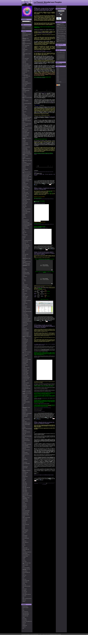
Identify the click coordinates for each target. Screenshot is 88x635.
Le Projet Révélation (25, 349)
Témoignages (24, 557)
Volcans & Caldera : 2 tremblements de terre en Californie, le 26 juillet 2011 (44, 189)
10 (45, 483)
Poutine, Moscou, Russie (25, 494)
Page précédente (36, 483)
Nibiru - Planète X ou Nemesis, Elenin (27, 444)
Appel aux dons (24, 62)
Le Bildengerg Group (25, 322)
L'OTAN (23, 292)
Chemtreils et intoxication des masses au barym (27, 128)
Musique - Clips (24, 433)
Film (23, 218)
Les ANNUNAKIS (24, 363)
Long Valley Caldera (35, 296)
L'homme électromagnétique (26, 287)
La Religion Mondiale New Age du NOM (27, 311)
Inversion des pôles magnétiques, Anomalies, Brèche (26, 265)
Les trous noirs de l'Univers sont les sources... (61, 26)
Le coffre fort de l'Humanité (26, 333)
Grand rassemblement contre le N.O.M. (27, 240)
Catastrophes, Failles (49, 246)
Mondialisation (24, 427)
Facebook (50, 320)
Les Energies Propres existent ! (26, 367)
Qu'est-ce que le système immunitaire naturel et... (61, 37)
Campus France (24, 111)
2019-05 (58, 80)
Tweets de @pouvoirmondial (59, 63)
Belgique (23, 94)
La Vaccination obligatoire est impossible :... (61, 28)
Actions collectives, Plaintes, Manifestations (26, 38)
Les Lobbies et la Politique (25, 373)
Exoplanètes (24, 214)
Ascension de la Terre (25, 69)
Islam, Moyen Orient (25, 269)
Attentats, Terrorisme (25, 84)
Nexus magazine (24, 618)
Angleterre (24, 55)
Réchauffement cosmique (25, 513)
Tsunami (23, 566)
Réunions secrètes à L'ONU (26, 524)
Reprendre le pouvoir (25, 520)
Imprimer (49, 183)
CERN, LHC (24, 122)
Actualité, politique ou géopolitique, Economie (26, 40)
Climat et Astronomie (25, 131)
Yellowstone (24, 601)
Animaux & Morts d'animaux (26, 58)
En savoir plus (59, 634)
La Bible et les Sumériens (25, 296)
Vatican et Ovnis (24, 579)
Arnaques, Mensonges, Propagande (48, 413)
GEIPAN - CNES (24, 232)
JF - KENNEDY (24, 280)
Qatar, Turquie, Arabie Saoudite (26, 510)
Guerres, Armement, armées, (26, 244)
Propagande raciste (25, 506)
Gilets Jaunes (24, 236)
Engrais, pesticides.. (25, 200)
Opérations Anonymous (25, 466)
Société (23, 546)
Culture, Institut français (25, 169)
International (24, 260)
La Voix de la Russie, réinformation (26, 318)
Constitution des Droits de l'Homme (26, 152)
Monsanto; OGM (24, 430)
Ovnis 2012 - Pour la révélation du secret (27, 621)
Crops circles (24, 166)
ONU (54, 182)
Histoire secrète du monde (25, 247)
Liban (23, 404)
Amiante (23, 52)
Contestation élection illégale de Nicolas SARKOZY (27, 154)
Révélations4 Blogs (25, 625)
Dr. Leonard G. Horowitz (25, 192)
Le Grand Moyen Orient (25, 339)
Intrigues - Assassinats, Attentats (26, 263)
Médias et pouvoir (25, 421)
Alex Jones (24, 48)
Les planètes (24, 381)
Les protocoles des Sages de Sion (26, 388)
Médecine (24, 420)
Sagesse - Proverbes (25, 531)
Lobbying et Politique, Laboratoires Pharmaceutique (26, 407)
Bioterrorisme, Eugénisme (25, 100)
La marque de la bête (25, 303)
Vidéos (23, 587)
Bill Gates (24, 99)
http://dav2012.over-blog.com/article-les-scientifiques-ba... (39, 411)
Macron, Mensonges (25, 409)
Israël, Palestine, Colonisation (26, 272)
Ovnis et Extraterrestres (25, 472)
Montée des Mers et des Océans (40, 478)
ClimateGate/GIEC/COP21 (26, 135)
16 (52, 483)
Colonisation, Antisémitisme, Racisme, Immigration (27, 138)
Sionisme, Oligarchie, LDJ (25, 542)
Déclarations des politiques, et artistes (27, 176)
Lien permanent (40, 183)
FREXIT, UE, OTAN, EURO (26, 228)
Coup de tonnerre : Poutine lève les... (61, 35)
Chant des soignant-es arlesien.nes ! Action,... (61, 41)
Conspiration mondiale (25, 149)
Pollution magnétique (25, 490)
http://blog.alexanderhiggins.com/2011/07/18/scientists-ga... (43, 407)
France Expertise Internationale (26, 225)
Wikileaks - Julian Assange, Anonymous (27, 598)
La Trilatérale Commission (25, 315)
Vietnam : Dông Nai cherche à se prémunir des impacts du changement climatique (44, 423)
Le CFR (23, 326)
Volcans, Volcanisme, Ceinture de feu (27, 594)
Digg (53, 183)
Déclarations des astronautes (26, 175)
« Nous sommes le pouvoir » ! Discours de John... (61, 39)
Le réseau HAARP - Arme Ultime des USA (27, 352)
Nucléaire (24, 455)
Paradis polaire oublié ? (25, 476)
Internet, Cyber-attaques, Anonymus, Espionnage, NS (27, 262)
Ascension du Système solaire (40, 246)
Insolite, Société (24, 255)
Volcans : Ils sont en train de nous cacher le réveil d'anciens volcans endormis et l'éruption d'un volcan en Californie (44, 253)
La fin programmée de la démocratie (27, 300)
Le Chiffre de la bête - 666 (25, 329)
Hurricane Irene (37, 105)
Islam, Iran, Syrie (24, 268)
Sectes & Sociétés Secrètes (26, 538)
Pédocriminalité (24, 479)
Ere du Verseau (48, 182)
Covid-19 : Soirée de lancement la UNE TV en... (61, 30)
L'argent (23, 283)
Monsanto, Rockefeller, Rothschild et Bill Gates (27, 428)
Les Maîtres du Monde (25, 374)
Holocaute (24, 251)
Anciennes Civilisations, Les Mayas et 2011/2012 (27, 54)
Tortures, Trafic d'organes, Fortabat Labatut (27, 563)
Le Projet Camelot (25, 346)
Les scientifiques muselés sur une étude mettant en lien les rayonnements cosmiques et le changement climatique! (44, 326)
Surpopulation (24, 550)
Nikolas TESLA (24, 448)
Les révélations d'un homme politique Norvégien (27, 391)
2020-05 (58, 77)
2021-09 (58, 69)
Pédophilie (24, 480)
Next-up (23, 441)
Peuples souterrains (25, 483)
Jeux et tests (24, 279)
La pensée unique (25, 307)
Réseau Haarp (24, 521)
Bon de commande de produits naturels (27, 103)
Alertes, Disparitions (47, 180)
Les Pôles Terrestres (25, 384)
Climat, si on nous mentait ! (42, 415)
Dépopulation (24, 182)
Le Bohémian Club (25, 325)
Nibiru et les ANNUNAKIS (25, 445)
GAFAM (23, 229)
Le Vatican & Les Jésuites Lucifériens (27, 359)
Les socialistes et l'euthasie (26, 397)
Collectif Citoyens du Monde (26, 614)
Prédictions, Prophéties (25, 499)
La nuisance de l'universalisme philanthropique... (60, 24)
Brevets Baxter (24, 107)
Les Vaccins (24, 403)
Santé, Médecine (24, 532)
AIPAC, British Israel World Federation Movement (27, 43)
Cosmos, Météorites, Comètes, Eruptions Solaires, (27, 160)
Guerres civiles (24, 243)
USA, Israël (24, 576)
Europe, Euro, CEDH (25, 210)
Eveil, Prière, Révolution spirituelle (26, 211)
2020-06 (58, 76)
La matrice (24, 304)
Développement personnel (25, 186)
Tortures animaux (24, 561)
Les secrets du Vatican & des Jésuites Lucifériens (27, 393)
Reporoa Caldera (35, 293)
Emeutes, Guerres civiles (25, 196)
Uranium (23, 573)
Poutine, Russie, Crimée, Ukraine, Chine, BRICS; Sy (27, 496)
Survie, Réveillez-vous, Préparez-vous (40, 319)
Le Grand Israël (24, 338)
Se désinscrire (61, 13)
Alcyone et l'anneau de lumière (26, 45)
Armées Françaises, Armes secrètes (27, 65)
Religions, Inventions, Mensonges (26, 517)
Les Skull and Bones (25, 396)
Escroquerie (24, 207)
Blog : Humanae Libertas (25, 611)
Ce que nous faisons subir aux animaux (27, 117)
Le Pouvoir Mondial (25, 342)
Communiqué (24, 141)
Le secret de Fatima (25, 355)
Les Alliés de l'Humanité (25, 362)
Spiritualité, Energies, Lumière (26, 549)
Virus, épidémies (24, 590)
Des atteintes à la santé (25, 183)
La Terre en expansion (25, 314)
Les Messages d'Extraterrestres (26, 377)
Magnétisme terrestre (25, 410)
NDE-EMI (24, 437)
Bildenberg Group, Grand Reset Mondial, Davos (27, 97)
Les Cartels (24, 366)
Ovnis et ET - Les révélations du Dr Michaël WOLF (26, 470)
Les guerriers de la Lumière (26, 370)
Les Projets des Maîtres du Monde (26, 385)
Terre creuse (24, 560)
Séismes (24, 539)
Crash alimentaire (24, 162)
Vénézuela (24, 583)
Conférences (24, 145)
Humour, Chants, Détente (25, 254)
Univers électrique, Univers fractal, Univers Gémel (26, 569)
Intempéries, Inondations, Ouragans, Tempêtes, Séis (27, 258)
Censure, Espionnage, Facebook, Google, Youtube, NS (26, 118)
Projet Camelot (24, 622)
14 (50, 483)
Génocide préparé (25, 234)
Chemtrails (24, 126)
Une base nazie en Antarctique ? (26, 567)
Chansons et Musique (25, 125)
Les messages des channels (26, 378)
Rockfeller (24, 528)
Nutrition (23, 456)
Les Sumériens (24, 400)
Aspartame (24, 73)
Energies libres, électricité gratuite (26, 199)
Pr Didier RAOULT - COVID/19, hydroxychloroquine (26, 498)
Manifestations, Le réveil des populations (27, 413)
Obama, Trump (51, 182)
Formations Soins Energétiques (26, 222)
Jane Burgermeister (25, 276)
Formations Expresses (25, 221)
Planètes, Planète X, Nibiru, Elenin (26, 487)
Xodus (23, 628)
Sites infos (24, 543)
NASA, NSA (24, 434)
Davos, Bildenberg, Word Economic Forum (26, 172)
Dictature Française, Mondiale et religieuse (26, 188)
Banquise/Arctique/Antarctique (26, 90)
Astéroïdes (24, 80)
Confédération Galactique (25, 144)
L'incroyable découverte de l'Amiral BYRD (26, 289)
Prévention (24, 502)
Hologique (24, 617)
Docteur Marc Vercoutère (25, 189)
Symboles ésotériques (25, 553)
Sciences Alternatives (25, 535)
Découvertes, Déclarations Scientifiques (27, 179)
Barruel (23, 610)
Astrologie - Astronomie (25, 81)
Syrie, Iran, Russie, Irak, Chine (26, 554)
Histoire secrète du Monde (25, 248)
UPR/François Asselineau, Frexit (26, 572)
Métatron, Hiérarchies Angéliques (26, 424)
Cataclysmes (24, 114)
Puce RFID (24, 509)
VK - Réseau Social (25, 591)
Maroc (23, 417)
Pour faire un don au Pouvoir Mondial (27, 26)
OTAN (34, 183)
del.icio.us (45, 183)
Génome (24, 233)
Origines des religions (25, 467)
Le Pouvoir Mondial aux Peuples (48, 2)
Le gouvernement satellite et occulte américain (27, 336)
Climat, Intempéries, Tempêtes (26, 132)
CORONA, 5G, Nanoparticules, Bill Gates (26, 158)
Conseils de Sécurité (25, 148)
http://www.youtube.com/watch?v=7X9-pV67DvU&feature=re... (44, 259)
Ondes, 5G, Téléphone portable (26, 463)
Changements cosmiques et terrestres (43, 414)
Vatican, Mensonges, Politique (26, 580)
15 (51, 483)
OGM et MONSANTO (25, 459)
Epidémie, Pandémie (25, 203)
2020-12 (58, 73)
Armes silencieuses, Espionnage (26, 66)
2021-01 (58, 72)
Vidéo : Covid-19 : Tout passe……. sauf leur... (61, 32)
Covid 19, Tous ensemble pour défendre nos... (61, 33)
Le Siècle (24, 356)
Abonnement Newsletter (25, 35)
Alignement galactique (25, 49)
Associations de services (25, 77)
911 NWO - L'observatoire (25, 607)
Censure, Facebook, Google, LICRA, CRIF (27, 120)
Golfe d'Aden (24, 237)
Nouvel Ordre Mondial (25, 452)
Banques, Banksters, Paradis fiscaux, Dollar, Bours (27, 88)
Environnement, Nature (43, 182)
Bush (23, 110)
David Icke (24, 170)
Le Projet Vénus (24, 350)
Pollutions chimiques (25, 491)
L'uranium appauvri (25, 293)
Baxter (23, 93)
